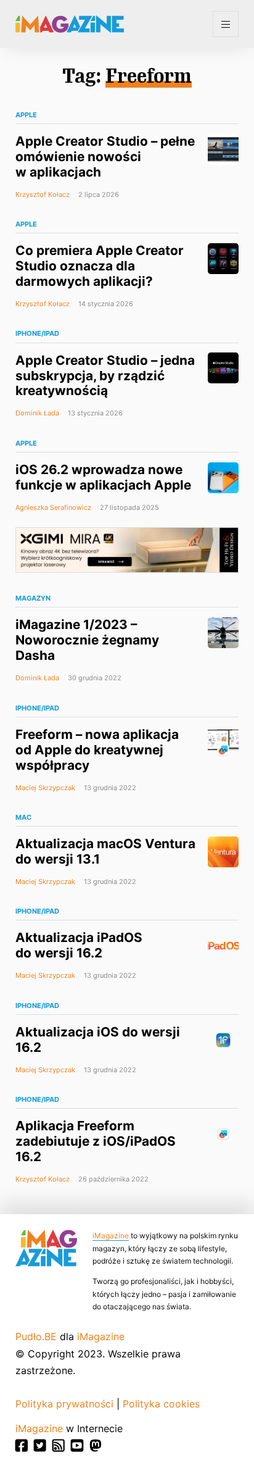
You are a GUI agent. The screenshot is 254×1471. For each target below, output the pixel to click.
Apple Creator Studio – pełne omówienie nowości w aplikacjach (105, 156)
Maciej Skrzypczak (45, 787)
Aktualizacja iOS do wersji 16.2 (97, 1039)
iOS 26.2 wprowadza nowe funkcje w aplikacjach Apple (103, 477)
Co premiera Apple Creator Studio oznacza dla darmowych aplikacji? (99, 266)
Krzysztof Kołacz (42, 194)
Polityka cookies (161, 1404)
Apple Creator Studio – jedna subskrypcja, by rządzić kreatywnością (105, 375)
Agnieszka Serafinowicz (53, 507)
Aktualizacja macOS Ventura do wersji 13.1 (105, 851)
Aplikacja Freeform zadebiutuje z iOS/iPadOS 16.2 (95, 1141)
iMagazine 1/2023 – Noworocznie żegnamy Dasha (87, 640)
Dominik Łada (37, 413)
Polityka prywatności (64, 1404)
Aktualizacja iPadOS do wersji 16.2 (78, 945)
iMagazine (110, 1235)
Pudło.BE (36, 1336)
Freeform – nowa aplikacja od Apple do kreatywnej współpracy (97, 750)
